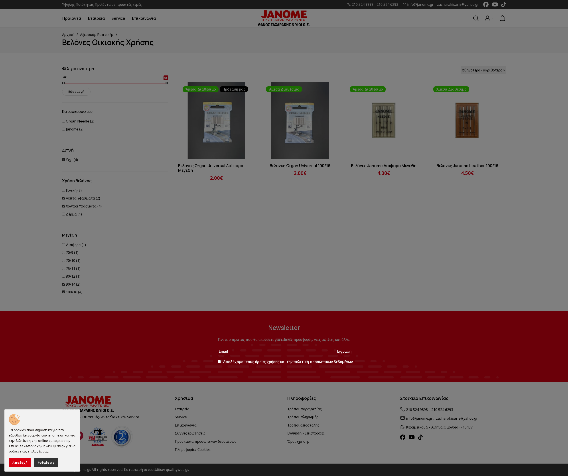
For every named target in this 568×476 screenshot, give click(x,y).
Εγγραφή (344, 351)
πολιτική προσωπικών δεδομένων (323, 361)
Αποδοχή (20, 462)
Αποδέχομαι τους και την (288, 361)
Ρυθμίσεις (46, 462)
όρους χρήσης (267, 361)
